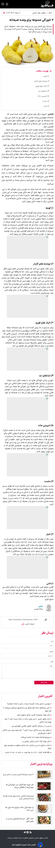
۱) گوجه (46, 76)
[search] (3, 4)
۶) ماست (45, 101)
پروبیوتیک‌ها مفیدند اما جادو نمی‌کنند (35, 737)
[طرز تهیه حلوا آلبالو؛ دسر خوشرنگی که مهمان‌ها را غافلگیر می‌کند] (44, 786)
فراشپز (40, 606)
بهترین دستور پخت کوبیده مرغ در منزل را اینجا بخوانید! (28, 703)
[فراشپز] (47, 4)
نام (52, 641)
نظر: (52, 661)
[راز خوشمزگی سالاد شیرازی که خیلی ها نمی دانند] (44, 808)
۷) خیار (46, 106)
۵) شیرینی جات (43, 96)
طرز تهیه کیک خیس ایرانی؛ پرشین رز (36, 741)
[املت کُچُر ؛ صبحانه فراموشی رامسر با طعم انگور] (44, 820)
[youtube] (27, 832)
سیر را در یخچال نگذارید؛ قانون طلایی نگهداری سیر (31, 726)
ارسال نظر (44, 682)
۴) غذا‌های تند (43, 91)
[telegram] (24, 832)
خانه (50, 13)
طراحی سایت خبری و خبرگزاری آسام (24, 845)
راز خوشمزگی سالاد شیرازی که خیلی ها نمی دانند (19, 808)
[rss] (30, 832)
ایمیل (51, 651)
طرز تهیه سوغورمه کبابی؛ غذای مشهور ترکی (33, 715)
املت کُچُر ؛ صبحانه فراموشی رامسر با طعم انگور (20, 820)
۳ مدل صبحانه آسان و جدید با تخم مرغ (18, 774)
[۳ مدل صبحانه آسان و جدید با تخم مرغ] (44, 774)
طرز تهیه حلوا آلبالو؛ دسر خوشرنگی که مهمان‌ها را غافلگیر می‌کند (20, 786)
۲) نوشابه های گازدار (41, 81)
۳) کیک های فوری (42, 86)
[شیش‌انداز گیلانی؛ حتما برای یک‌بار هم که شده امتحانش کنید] (44, 797)
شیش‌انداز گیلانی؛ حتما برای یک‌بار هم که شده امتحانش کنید (18, 797)
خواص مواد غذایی (39, 13)
